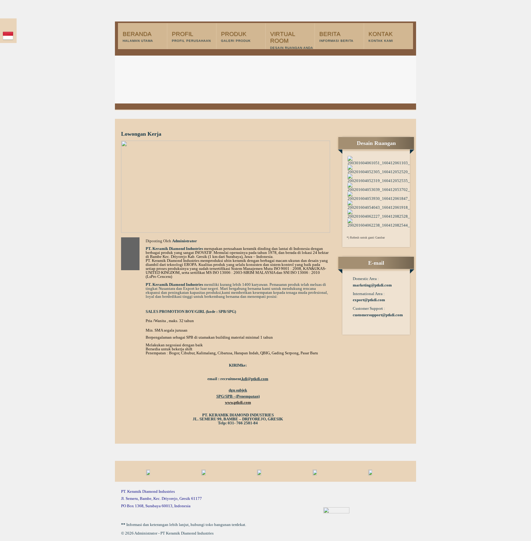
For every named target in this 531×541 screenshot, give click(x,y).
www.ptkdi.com (238, 402)
